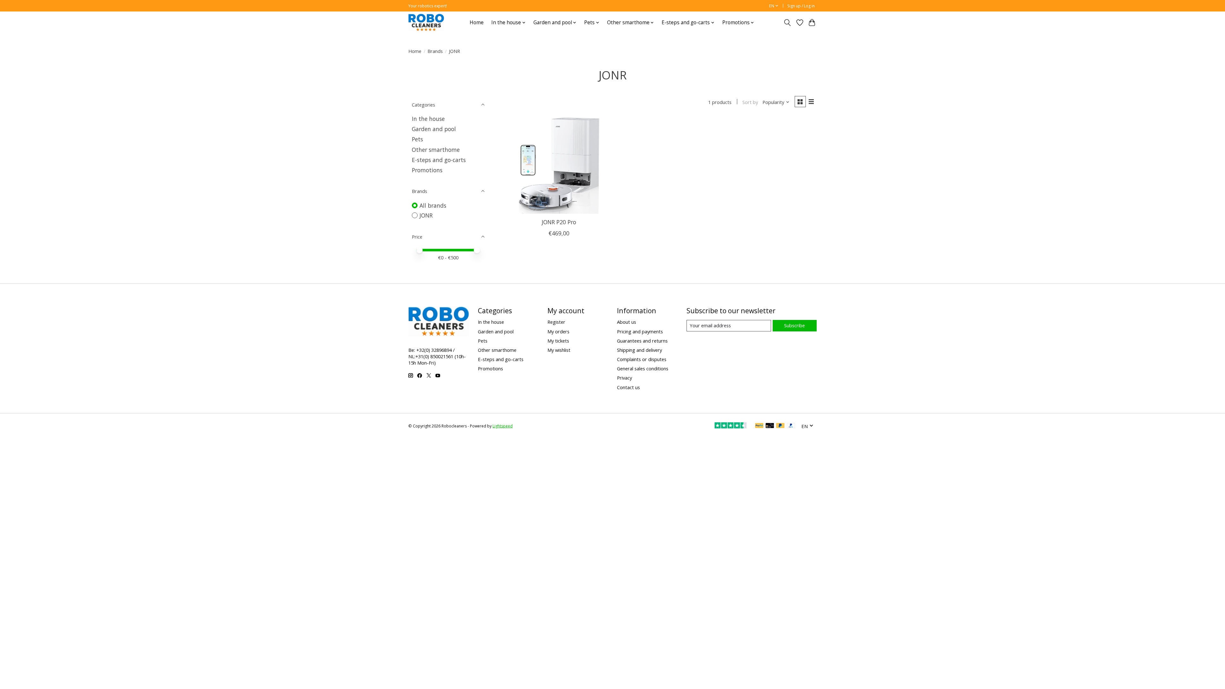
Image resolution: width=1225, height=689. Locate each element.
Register (556, 322)
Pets (417, 139)
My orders (558, 331)
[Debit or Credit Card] (770, 426)
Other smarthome (436, 149)
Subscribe (794, 325)
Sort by (750, 102)
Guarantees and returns (642, 340)
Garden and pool (434, 129)
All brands (432, 205)
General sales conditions (642, 368)
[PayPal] (759, 426)
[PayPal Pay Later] (780, 426)
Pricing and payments (640, 331)
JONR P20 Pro (559, 222)
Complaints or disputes (641, 359)
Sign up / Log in (801, 6)
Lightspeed (503, 426)
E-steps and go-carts (439, 160)
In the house (428, 118)
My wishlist (558, 350)
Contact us (628, 387)
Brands (435, 51)
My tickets (558, 340)
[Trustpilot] (730, 426)
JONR (426, 215)
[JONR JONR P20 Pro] (559, 166)
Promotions (427, 170)
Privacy (624, 377)
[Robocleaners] (426, 22)
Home (477, 22)
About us (626, 322)
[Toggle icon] (787, 22)
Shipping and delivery (639, 350)
